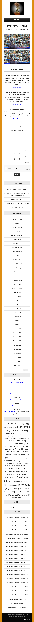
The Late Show (12, 485)
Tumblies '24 (17, 357)
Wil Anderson (24, 495)
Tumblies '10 (17, 300)
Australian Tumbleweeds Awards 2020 (17, 574)
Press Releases (17, 288)
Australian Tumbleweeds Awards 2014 (17, 550)
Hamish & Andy (23, 438)
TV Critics (17, 365)
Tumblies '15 (17, 320)
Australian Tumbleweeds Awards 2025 (17, 595)
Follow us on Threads (17, 405)
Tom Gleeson (23, 492)
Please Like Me (12, 461)
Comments (23, 29)
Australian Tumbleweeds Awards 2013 (17, 546)
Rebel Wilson (20, 463)
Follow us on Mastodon (17, 400)
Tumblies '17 (17, 329)
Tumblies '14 (17, 316)
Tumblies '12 (17, 308)
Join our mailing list (9, 411)
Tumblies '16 (17, 324)
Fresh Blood (18, 436)
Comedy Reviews (17, 239)
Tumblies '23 (17, 353)
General (17, 255)
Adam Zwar (9, 424)
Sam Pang (17, 465)
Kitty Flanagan (13, 451)
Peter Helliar (24, 458)
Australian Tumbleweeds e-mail (17, 599)
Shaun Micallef (17, 468)
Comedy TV (17, 243)
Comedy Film (17, 231)
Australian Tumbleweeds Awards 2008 (17, 526)
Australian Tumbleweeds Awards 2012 (17, 542)
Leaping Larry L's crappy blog (17, 607)
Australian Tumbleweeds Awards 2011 (17, 538)
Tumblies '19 (17, 337)
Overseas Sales (17, 280)
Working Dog (16, 497)
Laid (24, 451)
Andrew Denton (19, 424)
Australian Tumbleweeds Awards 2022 (17, 582)
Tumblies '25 (17, 361)
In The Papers (17, 259)
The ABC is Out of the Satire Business (17, 189)
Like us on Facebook (17, 382)
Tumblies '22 (17, 349)
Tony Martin (11, 495)
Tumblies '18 (17, 333)
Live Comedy (17, 268)
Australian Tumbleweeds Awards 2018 (17, 566)
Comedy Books (17, 227)
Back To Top (27, 619)
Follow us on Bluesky (17, 388)
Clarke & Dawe (11, 434)
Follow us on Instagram (17, 394)
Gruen (14, 438)
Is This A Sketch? (17, 264)
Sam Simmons (25, 465)
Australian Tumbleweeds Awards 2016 (17, 558)
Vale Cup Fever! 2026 (17, 207)
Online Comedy (17, 272)
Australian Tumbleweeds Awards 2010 (17, 534)
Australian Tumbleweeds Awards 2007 (17, 522)
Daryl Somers (23, 434)
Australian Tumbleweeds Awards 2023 (17, 587)
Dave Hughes (8, 436)
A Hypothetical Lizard (17, 199)
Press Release (17, 284)
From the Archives (17, 251)
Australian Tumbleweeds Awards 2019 (17, 570)
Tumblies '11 (17, 304)
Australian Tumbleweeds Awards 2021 (17, 578)
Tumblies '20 (17, 341)
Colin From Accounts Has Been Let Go (17, 203)
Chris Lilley (19, 430)
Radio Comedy (17, 292)
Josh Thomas (17, 449)
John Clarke (21, 446)
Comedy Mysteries (17, 235)
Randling (11, 463)
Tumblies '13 (17, 312)
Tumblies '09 (17, 296)
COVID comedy (17, 247)
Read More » (17, 87)
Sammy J (10, 465)
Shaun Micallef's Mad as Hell (15, 472)
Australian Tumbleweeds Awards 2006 (17, 517)
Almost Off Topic (17, 219)
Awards (17, 223)
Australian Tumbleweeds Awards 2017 (17, 562)
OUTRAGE (17, 276)
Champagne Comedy (17, 603)
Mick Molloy (14, 458)
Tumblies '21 (17, 345)
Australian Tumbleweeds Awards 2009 (17, 530)
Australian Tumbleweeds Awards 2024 (17, 591)
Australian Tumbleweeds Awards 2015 (17, 554)
